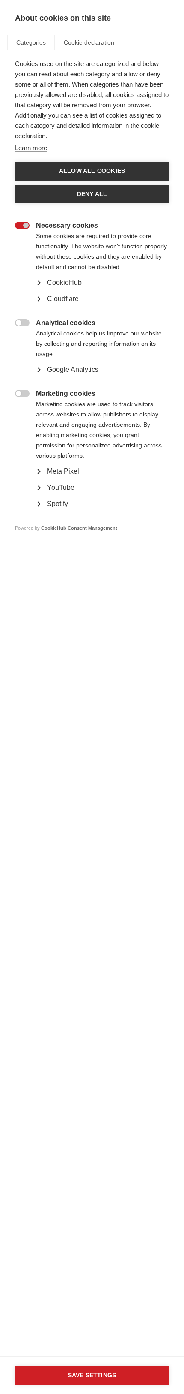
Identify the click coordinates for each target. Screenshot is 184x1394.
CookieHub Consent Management (79, 528)
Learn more (31, 147)
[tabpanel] (92, 309)
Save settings (92, 1375)
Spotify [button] (57, 503)
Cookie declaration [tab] (89, 42)
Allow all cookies (92, 171)
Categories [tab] (31, 42)
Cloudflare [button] (63, 298)
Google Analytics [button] (72, 369)
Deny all (92, 194)
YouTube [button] (60, 487)
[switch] (18, 226)
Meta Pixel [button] (63, 471)
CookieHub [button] (64, 282)
